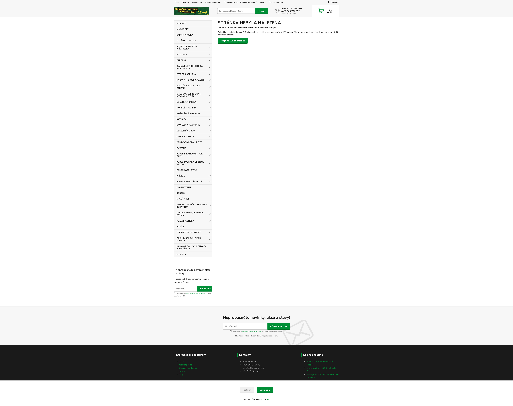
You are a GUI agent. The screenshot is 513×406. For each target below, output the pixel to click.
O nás (177, 2)
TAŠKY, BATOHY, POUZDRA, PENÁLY (190, 214)
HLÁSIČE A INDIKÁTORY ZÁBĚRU (188, 86)
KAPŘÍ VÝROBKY (184, 35)
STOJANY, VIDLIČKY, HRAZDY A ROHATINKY (191, 205)
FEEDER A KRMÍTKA (186, 74)
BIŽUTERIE (181, 54)
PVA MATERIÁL (183, 187)
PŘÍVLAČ (180, 176)
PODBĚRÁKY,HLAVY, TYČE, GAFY (189, 155)
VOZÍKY (180, 226)
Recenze (185, 2)
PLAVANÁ (181, 148)
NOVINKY (181, 23)
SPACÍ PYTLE (182, 199)
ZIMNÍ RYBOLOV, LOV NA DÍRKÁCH (188, 239)
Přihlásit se (205, 288)
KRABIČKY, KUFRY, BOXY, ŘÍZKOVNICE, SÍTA (188, 95)
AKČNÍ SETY (182, 29)
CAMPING (181, 60)
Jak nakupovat (197, 2)
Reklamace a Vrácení (248, 2)
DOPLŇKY (181, 254)
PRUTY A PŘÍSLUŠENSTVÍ (189, 181)
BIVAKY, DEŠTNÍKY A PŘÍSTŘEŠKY (186, 47)
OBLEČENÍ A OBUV (185, 130)
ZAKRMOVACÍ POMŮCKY (188, 232)
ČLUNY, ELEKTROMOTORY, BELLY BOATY (189, 67)
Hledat (261, 10)
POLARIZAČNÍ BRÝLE (186, 170)
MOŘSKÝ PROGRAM (186, 107)
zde (267, 399)
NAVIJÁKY (181, 119)
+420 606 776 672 (290, 11)
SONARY (180, 193)
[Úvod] (194, 11)
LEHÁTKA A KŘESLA (186, 102)
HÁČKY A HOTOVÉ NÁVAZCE (190, 80)
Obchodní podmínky (213, 2)
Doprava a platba (231, 2)
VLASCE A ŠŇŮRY (185, 221)
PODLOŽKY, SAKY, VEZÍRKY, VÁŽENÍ (190, 163)
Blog (181, 374)
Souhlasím (265, 389)
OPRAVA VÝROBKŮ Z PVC (189, 142)
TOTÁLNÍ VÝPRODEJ (186, 40)
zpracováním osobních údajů (195, 294)
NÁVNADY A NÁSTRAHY (188, 125)
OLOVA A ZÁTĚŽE (185, 136)
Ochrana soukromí (276, 2)
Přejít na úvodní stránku (233, 40)
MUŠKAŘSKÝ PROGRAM (188, 113)
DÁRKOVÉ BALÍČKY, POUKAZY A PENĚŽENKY (191, 247)
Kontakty (262, 2)
